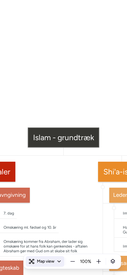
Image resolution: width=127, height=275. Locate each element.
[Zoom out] (73, 261)
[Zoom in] (99, 261)
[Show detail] (113, 261)
